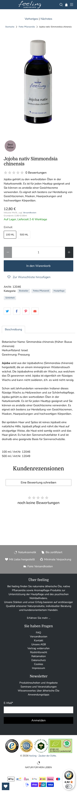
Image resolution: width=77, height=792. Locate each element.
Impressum (38, 668)
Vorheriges (31, 19)
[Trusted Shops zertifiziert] (12, 752)
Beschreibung (13, 329)
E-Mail (8, 703)
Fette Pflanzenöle (27, 27)
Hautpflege (59, 290)
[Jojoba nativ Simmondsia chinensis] (38, 82)
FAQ (38, 632)
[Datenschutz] (26, 752)
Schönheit (10, 297)
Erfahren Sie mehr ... (38, 618)
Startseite (9, 27)
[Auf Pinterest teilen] (25, 311)
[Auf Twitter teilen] (7, 311)
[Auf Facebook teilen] (16, 311)
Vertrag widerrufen (38, 648)
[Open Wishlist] (5, 786)
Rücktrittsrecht (38, 652)
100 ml (10, 234)
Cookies (38, 664)
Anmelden (38, 720)
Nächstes (46, 19)
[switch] (68, 786)
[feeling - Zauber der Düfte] (30, 4)
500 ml (24, 234)
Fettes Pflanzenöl (41, 290)
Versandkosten (29, 212)
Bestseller (23, 290)
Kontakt (38, 640)
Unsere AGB (38, 644)
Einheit (8, 227)
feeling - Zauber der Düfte (42, 755)
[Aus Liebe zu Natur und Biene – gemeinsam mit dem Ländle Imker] (41, 752)
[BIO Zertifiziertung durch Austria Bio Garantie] (60, 752)
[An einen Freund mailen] (34, 311)
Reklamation (38, 656)
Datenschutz (38, 660)
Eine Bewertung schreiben (38, 482)
